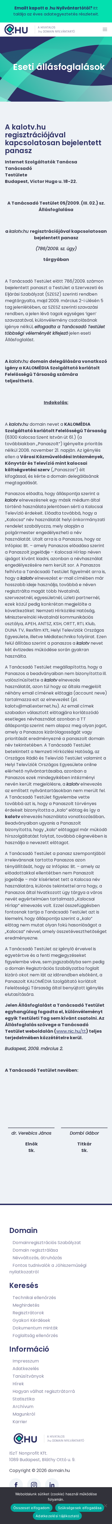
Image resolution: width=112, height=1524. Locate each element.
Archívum (23, 1406)
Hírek (18, 1384)
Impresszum (26, 1361)
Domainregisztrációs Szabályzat (47, 1242)
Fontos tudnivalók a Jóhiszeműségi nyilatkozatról (47, 1268)
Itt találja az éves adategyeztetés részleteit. (56, 11)
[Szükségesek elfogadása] (105, 1505)
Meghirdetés (26, 1305)
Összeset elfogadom (31, 1508)
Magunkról (24, 1414)
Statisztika (24, 1399)
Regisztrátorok (28, 1313)
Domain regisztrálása (35, 1250)
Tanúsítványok (28, 1376)
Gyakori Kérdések (31, 1320)
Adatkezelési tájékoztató (57, 1516)
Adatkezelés (26, 1368)
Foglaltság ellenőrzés (35, 1335)
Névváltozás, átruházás (37, 1258)
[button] (105, 29)
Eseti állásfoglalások (59, 67)
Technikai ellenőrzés (34, 1297)
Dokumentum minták (35, 1328)
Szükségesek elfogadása (80, 1508)
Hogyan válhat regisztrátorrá (44, 1391)
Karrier (20, 1422)
